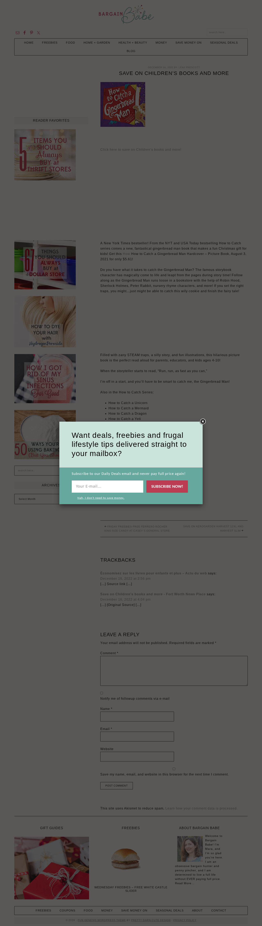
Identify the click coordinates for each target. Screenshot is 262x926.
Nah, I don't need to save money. (100, 498)
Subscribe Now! (167, 487)
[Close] (202, 421)
